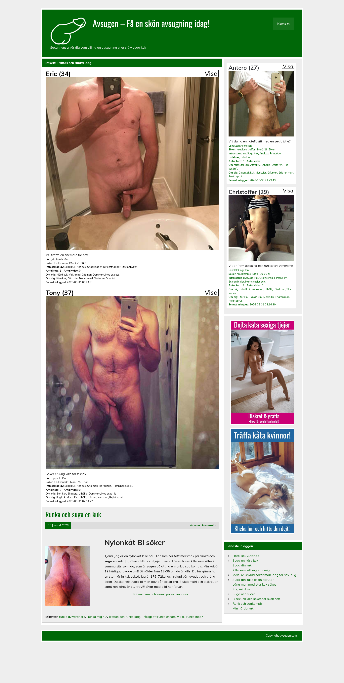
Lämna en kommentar (202, 525)
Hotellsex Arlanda (246, 556)
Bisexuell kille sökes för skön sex (256, 599)
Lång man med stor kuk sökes (254, 584)
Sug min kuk (241, 589)
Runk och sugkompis (248, 603)
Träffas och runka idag (125, 617)
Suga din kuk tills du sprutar (253, 580)
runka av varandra (72, 617)
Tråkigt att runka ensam (159, 617)
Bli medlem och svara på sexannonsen (161, 594)
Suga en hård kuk (245, 560)
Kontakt (283, 24)
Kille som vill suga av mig (251, 570)
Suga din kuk (242, 565)
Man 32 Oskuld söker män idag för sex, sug (264, 575)
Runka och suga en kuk (73, 514)
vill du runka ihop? (190, 617)
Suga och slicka (244, 594)
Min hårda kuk (243, 608)
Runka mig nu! (97, 617)
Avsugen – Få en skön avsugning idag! (151, 23)
